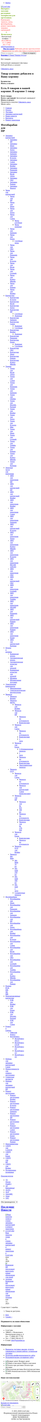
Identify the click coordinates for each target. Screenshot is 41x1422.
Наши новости (11, 116)
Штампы (13, 678)
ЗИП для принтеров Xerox (14, 535)
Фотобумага (14, 1037)
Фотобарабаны (11, 897)
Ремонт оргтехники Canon (14, 1128)
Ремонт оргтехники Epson (14, 1134)
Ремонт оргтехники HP (14, 1116)
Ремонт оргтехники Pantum (14, 1140)
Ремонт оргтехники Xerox (14, 1122)
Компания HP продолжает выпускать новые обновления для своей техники (10, 1289)
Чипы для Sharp (12, 204)
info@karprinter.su (7, 47)
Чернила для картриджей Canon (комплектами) (25, 790)
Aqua (7, 1196)
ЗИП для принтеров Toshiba (14, 596)
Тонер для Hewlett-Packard (13, 404)
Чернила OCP (13, 770)
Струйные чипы (19, 242)
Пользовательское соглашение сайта (19, 1357)
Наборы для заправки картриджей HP (10, 1085)
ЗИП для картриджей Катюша (14, 643)
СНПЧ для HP (8, 1160)
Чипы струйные (18, 222)
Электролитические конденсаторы (18, 691)
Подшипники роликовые (10, 1171)
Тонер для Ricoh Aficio (12, 371)
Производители (7, 1176)
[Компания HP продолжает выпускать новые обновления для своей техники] (10, 1279)
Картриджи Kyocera (14, 299)
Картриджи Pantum (14, 357)
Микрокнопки (15, 688)
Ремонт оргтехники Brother (14, 1097)
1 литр (21, 740)
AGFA (7, 1190)
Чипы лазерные (18, 226)
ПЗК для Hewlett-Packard (13, 1015)
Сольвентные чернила (20, 894)
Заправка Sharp (13, 145)
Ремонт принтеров (12, 120)
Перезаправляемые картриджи (12, 997)
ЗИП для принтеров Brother (14, 503)
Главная (8, 108)
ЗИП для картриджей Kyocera (14, 527)
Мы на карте (8, 49)
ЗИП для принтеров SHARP (14, 604)
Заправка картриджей (13, 114)
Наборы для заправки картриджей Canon (10, 1063)
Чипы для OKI (12, 247)
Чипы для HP (12, 198)
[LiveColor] (5, 7)
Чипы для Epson (12, 237)
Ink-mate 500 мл (16, 880)
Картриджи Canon (14, 323)
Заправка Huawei (13, 187)
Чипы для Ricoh (12, 265)
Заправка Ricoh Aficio (13, 174)
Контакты (9, 118)
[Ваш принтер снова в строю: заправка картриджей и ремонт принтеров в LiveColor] (10, 1231)
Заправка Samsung (13, 153)
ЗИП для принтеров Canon (14, 511)
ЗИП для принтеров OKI (14, 572)
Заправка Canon (13, 161)
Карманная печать (14, 655)
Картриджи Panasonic (14, 337)
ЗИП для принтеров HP (14, 479)
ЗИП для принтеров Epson (14, 635)
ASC (7, 1198)
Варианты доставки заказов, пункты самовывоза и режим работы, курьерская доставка (21, 1351)
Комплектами (24, 723)
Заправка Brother (13, 165)
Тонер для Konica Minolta (13, 457)
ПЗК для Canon (12, 1022)
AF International (9, 1187)
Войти (7, 3)
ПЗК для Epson (12, 1008)
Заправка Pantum (13, 183)
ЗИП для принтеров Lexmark (14, 588)
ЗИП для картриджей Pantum (14, 618)
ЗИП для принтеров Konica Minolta (14, 545)
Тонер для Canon (12, 379)
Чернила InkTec (13, 701)
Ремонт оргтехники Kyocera (14, 1103)
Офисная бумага (13, 1034)
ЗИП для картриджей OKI (14, 580)
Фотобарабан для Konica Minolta (15, 975)
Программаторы (11, 1144)
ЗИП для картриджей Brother (14, 495)
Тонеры (8, 366)
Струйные (19, 314)
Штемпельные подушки (15, 681)
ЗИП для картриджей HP (14, 487)
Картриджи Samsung (14, 319)
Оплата (8, 110)
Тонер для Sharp (12, 431)
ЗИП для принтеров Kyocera (14, 554)
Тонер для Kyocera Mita (13, 424)
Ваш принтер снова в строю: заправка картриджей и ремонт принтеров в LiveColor (10, 1244)
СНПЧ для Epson (8, 1154)
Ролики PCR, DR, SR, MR (8, 990)
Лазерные (18, 316)
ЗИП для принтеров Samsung (14, 519)
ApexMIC (9, 1194)
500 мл (20, 811)
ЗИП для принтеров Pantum (14, 627)
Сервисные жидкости (9, 1078)
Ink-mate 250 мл (16, 872)
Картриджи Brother (14, 331)
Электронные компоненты (10, 685)
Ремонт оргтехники (10, 1092)
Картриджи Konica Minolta (14, 362)
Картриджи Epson (14, 341)
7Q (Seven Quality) (8, 1182)
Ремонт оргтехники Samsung (14, 1109)
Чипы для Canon (12, 217)
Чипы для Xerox (12, 210)
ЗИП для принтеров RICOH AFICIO (14, 563)
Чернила (8, 694)
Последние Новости (7, 1208)
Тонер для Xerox (12, 417)
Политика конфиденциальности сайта (20, 1355)
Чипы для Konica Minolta (13, 278)
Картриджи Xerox (14, 307)
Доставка (9, 112)
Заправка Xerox (13, 149)
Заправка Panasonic (13, 169)
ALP (7, 1192)
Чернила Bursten (13, 697)
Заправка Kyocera (13, 157)
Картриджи (9, 296)
